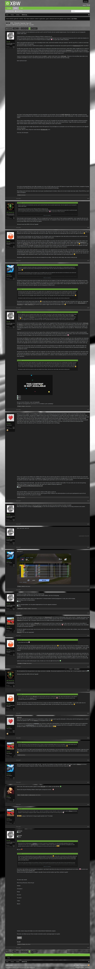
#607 (88, 524)
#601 (88, 198)
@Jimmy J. (21, 324)
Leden (21, 8)
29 (25, 28)
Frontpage (9, 8)
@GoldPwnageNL (37, 506)
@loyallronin (25, 243)
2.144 (14, 46)
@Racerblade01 (81, 303)
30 (27, 28)
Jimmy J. (9, 274)
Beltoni (8, 796)
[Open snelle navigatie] (88, 14)
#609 (88, 589)
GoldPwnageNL (20, 608)
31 (29, 28)
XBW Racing (15, 24)
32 (31, 28)
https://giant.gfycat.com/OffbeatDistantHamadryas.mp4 (30, 485)
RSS (88, 965)
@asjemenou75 (77, 45)
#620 (88, 947)
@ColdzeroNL (44, 129)
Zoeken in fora (11, 11)
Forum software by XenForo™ (15, 967)
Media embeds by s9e (31, 967)
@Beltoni (79, 764)
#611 (88, 635)
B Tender (19, 406)
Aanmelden (86, 1)
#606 (88, 500)
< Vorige (14, 28)
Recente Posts (19, 11)
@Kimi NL (19, 620)
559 (14, 278)
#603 (88, 260)
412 (14, 217)
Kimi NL (26, 24)
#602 (88, 227)
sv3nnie (8, 626)
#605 (88, 409)
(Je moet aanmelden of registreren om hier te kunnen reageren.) (78, 951)
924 (14, 246)
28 (23, 28)
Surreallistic (19, 663)
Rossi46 (8, 241)
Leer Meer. (74, 18)
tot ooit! (18, 941)
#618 (88, 804)
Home (78, 965)
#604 (88, 307)
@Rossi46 (36, 623)
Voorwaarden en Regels (79, 967)
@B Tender (63, 56)
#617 (88, 782)
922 (14, 799)
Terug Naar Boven (83, 965)
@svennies (68, 50)
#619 (88, 826)
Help (74, 965)
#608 (88, 547)
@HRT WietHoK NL (65, 114)
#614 (88, 713)
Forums (15, 8)
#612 (88, 666)
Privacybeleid (87, 967)
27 (21, 28)
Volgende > (35, 28)
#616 (88, 760)
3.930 (14, 427)
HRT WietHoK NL (10, 212)
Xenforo (11, 965)
